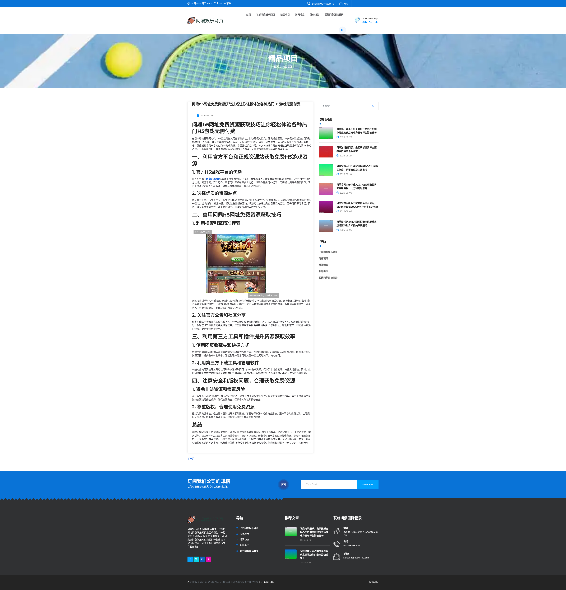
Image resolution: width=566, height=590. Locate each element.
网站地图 (374, 582)
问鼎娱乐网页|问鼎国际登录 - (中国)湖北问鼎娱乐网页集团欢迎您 (224, 582)
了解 (265, 14)
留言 (346, 4)
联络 (334, 14)
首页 (248, 14)
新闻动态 (300, 14)
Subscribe (367, 484)
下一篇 (191, 459)
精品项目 (285, 14)
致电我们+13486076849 (323, 4)
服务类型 (314, 14)
